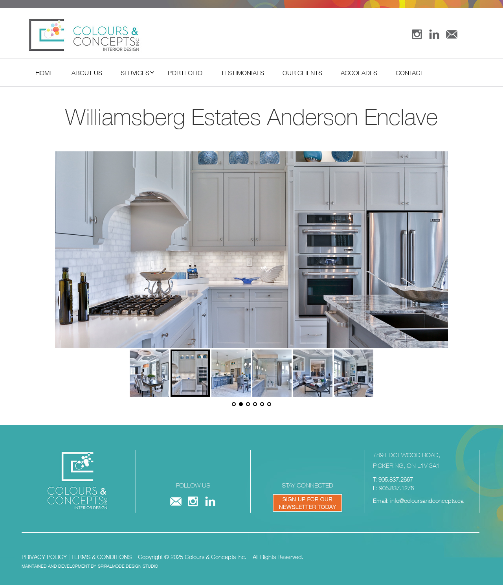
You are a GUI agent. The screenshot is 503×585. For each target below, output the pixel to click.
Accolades (359, 72)
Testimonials (242, 72)
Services (135, 72)
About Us (87, 72)
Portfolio (185, 72)
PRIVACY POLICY (44, 556)
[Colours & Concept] (139, 35)
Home (44, 72)
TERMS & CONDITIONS (101, 556)
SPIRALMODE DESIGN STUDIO (128, 565)
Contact (410, 72)
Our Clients (302, 72)
